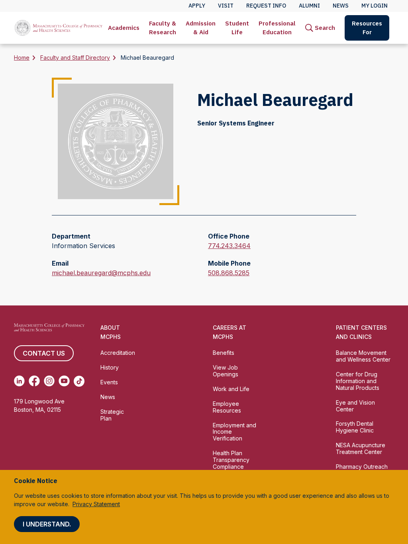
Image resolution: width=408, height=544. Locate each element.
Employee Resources (227, 407)
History (109, 367)
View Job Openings (225, 371)
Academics (123, 27)
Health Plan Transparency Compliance (231, 460)
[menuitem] (123, 28)
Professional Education (277, 28)
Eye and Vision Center (355, 406)
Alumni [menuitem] (309, 5)
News (107, 396)
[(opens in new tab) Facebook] (34, 381)
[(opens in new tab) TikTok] (79, 381)
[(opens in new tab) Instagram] (49, 381)
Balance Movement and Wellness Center (363, 356)
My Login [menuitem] (374, 5)
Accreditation (117, 352)
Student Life (237, 28)
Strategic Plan (112, 415)
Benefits (223, 352)
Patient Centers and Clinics (361, 332)
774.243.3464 (229, 246)
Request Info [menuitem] (266, 5)
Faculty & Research (162, 28)
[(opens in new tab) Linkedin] (19, 381)
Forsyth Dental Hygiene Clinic (355, 427)
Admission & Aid (201, 28)
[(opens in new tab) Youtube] (64, 381)
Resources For (367, 28)
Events (109, 382)
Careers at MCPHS (229, 332)
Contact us (44, 353)
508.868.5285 (228, 273)
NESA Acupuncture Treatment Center (360, 448)
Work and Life (231, 388)
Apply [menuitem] (196, 5)
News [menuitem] (341, 5)
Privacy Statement (96, 504)
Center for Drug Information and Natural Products (357, 381)
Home (21, 57)
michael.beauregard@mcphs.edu (101, 273)
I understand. (47, 524)
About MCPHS (110, 332)
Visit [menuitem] (225, 5)
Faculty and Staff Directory (75, 57)
